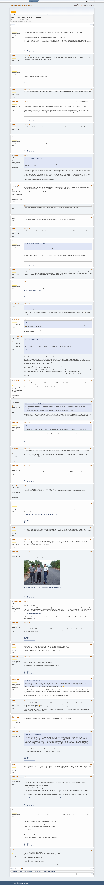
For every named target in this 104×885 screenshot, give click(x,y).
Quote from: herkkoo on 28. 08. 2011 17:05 (34, 680)
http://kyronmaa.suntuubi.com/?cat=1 (32, 613)
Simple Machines (19, 882)
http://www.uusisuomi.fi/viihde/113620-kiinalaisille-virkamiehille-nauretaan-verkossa (42, 587)
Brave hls (26, 50)
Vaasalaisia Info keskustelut (29, 51)
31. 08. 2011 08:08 (27, 731)
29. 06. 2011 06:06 (27, 303)
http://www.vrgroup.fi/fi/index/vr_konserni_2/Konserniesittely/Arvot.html (40, 514)
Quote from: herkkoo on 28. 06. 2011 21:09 (34, 339)
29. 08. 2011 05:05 (27, 656)
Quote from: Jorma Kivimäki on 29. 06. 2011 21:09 (35, 425)
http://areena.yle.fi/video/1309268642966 (33, 290)
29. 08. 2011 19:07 (27, 677)
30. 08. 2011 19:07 (27, 700)
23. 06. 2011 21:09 (27, 89)
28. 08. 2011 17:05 (27, 622)
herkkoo (15, 29)
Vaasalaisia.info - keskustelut (21, 5)
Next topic (90, 21)
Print (92, 24)
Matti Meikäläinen (15, 678)
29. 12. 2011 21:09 (27, 849)
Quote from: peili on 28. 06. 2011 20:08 (33, 306)
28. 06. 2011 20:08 (27, 269)
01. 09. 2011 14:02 (27, 776)
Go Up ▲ (92, 882)
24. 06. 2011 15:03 (27, 124)
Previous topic (83, 21)
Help (82, 882)
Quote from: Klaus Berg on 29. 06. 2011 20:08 (35, 403)
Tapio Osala (16, 155)
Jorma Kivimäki (17, 337)
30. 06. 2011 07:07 (27, 422)
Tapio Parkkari (17, 601)
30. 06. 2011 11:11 (27, 502)
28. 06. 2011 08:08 (27, 155)
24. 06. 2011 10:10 (27, 101)
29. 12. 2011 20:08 (27, 809)
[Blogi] (12, 198)
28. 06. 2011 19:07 (27, 240)
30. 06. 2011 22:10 (27, 527)
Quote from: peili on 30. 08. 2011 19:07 (33, 734)
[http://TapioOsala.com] (12, 165)
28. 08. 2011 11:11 (27, 601)
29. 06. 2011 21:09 (27, 400)
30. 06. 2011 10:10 (27, 485)
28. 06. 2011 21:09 (27, 281)
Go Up (12, 868)
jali (14, 644)
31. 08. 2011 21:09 (27, 764)
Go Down (13, 24)
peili (14, 55)
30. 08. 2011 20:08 (27, 716)
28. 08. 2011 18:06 (27, 644)
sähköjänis (16, 319)
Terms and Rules (87, 882)
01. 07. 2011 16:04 (27, 551)
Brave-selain (26, 49)
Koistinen (15, 850)
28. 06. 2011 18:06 (27, 205)
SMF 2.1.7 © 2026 (13, 882)
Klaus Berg (16, 185)
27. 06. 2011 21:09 (27, 136)
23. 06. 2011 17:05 (27, 55)
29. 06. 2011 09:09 (27, 336)
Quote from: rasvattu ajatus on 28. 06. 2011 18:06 (35, 243)
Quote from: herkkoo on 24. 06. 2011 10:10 (34, 158)
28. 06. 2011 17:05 (27, 184)
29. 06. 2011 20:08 (27, 380)
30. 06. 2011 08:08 (27, 448)
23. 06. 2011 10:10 (27, 28)
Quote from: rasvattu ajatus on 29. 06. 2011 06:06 (35, 322)
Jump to (74, 874)
